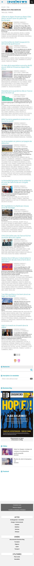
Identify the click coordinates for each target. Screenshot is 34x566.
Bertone (4, 159)
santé (30, 200)
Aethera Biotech (7, 222)
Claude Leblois (14, 58)
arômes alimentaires (15, 223)
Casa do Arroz (27, 159)
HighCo (22, 343)
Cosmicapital (9, 279)
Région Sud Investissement (16, 285)
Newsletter (17, 559)
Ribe (26, 168)
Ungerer (14, 231)
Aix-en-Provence (6, 311)
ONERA (3, 284)
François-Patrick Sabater (15, 226)
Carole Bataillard (12, 313)
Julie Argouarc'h (7, 83)
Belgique (16, 340)
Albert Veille (23, 222)
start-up (14, 115)
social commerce (22, 346)
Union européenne (25, 175)
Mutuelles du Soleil (8, 59)
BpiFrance (29, 277)
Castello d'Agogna (7, 160)
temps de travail (11, 61)
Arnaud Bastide (18, 311)
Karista (21, 282)
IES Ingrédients (6, 228)
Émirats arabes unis (16, 225)
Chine (9, 107)
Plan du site (17, 556)
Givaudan (28, 226)
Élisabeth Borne (23, 34)
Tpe (15, 38)
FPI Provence (8, 318)
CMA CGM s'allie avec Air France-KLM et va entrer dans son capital (16, 236)
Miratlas (27, 282)
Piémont (8, 168)
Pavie (3, 168)
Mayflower (23, 228)
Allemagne (5, 105)
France (3, 36)
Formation (17, 542)
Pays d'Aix (9, 284)
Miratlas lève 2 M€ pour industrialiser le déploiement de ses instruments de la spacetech (16, 259)
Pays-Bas (4, 254)
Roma (28, 170)
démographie (5, 82)
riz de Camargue (6, 170)
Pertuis (15, 284)
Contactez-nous (17, 505)
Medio (26, 167)
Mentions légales (17, 507)
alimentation (14, 157)
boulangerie (15, 33)
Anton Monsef (6, 80)
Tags (8, 7)
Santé (17, 546)
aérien (3, 247)
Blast (13, 276)
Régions (17, 544)
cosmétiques (26, 223)
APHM (3, 197)
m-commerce (27, 345)
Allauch (4, 223)
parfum (20, 230)
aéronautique (6, 276)
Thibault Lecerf (24, 348)
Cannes (3, 107)
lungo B (28, 165)
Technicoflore (6, 231)
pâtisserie (21, 36)
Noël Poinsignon (11, 230)
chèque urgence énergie (9, 34)
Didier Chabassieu (17, 341)
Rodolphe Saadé (13, 254)
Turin (14, 175)
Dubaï (3, 225)
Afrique (15, 222)
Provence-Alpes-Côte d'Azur (11, 85)
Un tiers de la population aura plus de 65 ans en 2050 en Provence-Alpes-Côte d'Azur (16, 67)
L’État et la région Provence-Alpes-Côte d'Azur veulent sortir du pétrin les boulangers (16, 18)
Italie (3, 165)
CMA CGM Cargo (10, 250)
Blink (27, 105)
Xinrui (20, 231)
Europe (26, 225)
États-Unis (9, 110)
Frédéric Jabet (11, 280)
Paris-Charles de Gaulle (23, 252)
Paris (10, 113)
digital (26, 341)
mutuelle (28, 58)
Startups (17, 531)
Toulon (20, 115)
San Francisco (6, 115)
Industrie (17, 524)
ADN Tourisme (5, 134)
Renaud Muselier (19, 137)
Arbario (22, 157)
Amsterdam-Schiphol (8, 249)
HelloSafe (4, 112)
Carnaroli (18, 159)
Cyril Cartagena (24, 313)
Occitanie (16, 83)
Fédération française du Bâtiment (19, 316)
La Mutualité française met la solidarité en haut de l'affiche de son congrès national (16, 182)
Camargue (10, 159)
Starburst (27, 287)
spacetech (14, 287)
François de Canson (23, 134)
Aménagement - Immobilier (17, 519)
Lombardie (15, 165)
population (24, 83)
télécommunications (8, 288)
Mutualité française (20, 200)
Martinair (11, 252)
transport (23, 254)
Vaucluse (12, 290)
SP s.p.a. (12, 171)
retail (13, 346)
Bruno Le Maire (25, 33)
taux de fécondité (15, 87)
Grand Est (22, 110)
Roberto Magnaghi (19, 170)
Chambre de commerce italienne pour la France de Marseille (15, 161)
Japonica (9, 165)
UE (17, 175)
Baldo (27, 157)
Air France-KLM (19, 247)
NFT (9, 346)
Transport (17, 549)
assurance (5, 58)
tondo (10, 175)
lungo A (22, 165)
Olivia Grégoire (12, 36)
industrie (28, 163)
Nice (16, 59)
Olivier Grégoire (14, 135)
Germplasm (21, 163)
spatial (20, 287)
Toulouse (26, 115)
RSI (26, 285)
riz (30, 168)
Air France (9, 247)
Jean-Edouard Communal (9, 282)
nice (17, 112)
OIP (11, 321)
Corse (29, 80)
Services (17, 529)
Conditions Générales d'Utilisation (17, 509)
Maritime (17, 527)
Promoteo (21, 168)
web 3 (11, 349)
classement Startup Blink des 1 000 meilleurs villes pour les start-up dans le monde (17, 108)
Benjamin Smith (21, 249)
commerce (22, 340)
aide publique (5, 33)
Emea (7, 225)
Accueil (3, 7)
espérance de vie (16, 82)
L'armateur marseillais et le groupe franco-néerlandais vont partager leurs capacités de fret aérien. (23, 244)
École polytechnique (22, 279)
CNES (3, 279)
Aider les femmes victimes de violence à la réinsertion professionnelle (23, 451)
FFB (2, 318)
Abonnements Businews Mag (17, 539)
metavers (4, 346)
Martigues (12, 319)
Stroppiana (19, 171)
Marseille (12, 112)
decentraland (6, 341)
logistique (24, 250)
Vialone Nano (5, 176)
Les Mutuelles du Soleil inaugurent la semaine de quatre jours (15, 43)
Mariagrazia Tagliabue (9, 167)
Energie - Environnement (17, 522)
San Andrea (5, 171)
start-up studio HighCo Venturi (16, 347)
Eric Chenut (12, 198)
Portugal (14, 168)
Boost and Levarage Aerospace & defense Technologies (15, 276)
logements (22, 318)
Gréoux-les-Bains (23, 280)
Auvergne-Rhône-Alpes (19, 80)
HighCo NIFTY (13, 345)
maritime (4, 252)
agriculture (5, 157)
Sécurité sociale (7, 201)
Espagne (11, 343)
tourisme (29, 137)
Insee (29, 82)
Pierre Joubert (23, 284)
